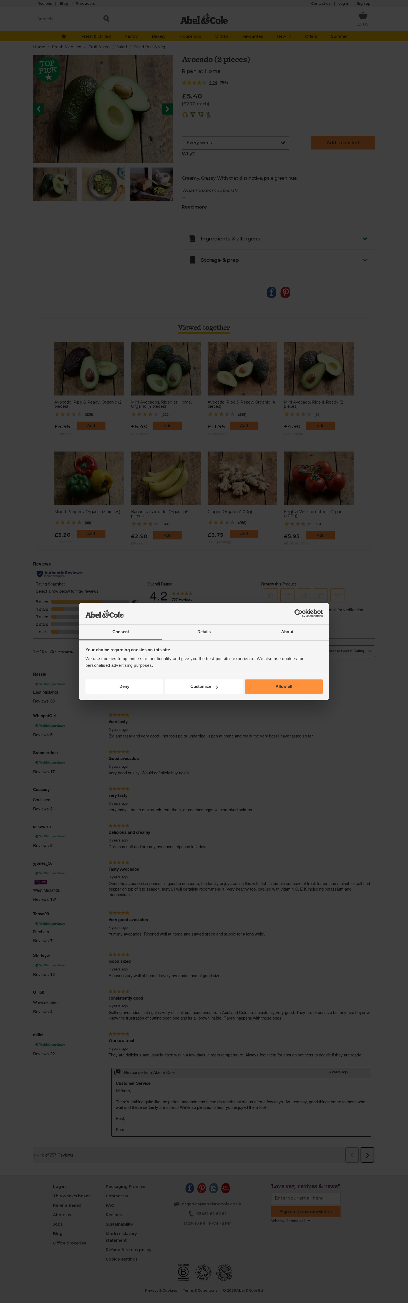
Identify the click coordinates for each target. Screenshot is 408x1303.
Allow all (284, 686)
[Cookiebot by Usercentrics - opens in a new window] (298, 613)
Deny (124, 686)
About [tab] (287, 631)
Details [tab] (204, 631)
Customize (200, 686)
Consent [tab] (120, 631)
